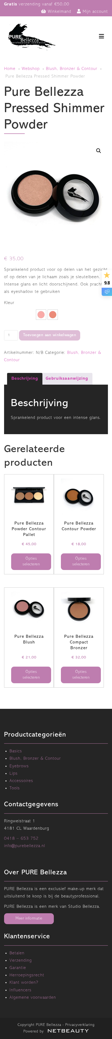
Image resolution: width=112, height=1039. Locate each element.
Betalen (17, 953)
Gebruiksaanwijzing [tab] (67, 378)
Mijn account (94, 12)
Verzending (21, 960)
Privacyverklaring (80, 1025)
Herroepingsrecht (27, 975)
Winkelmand (58, 12)
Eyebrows (19, 766)
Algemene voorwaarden (33, 997)
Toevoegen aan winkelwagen (49, 335)
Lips (14, 773)
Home (9, 69)
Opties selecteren (31, 561)
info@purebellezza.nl (24, 846)
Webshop (31, 69)
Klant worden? (24, 982)
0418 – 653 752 (21, 838)
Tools (15, 788)
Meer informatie (28, 919)
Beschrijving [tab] (24, 378)
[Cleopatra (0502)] (41, 314)
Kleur (9, 303)
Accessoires (21, 781)
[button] (99, 151)
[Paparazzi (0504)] (52, 314)
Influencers (21, 990)
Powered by (34, 1031)
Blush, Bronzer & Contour (71, 69)
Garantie (18, 968)
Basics (16, 751)
